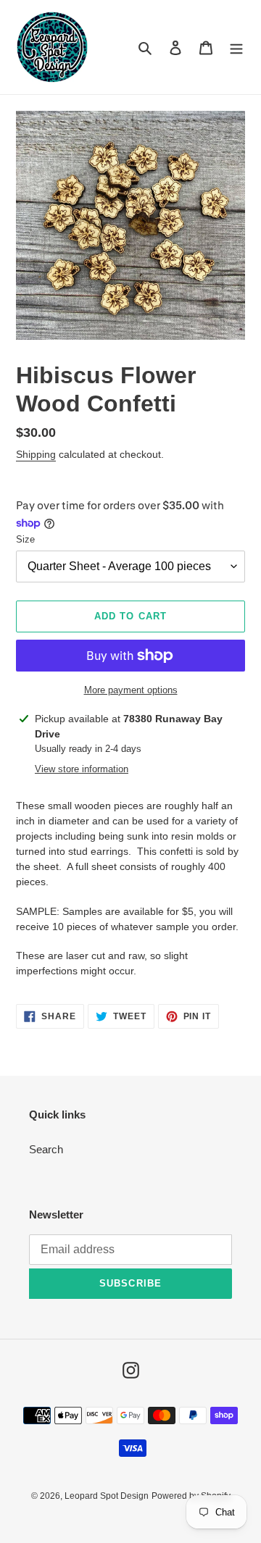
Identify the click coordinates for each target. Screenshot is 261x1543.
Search (46, 1149)
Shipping (36, 454)
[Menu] (236, 47)
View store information (81, 769)
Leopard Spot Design (107, 1496)
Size (25, 539)
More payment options (131, 690)
